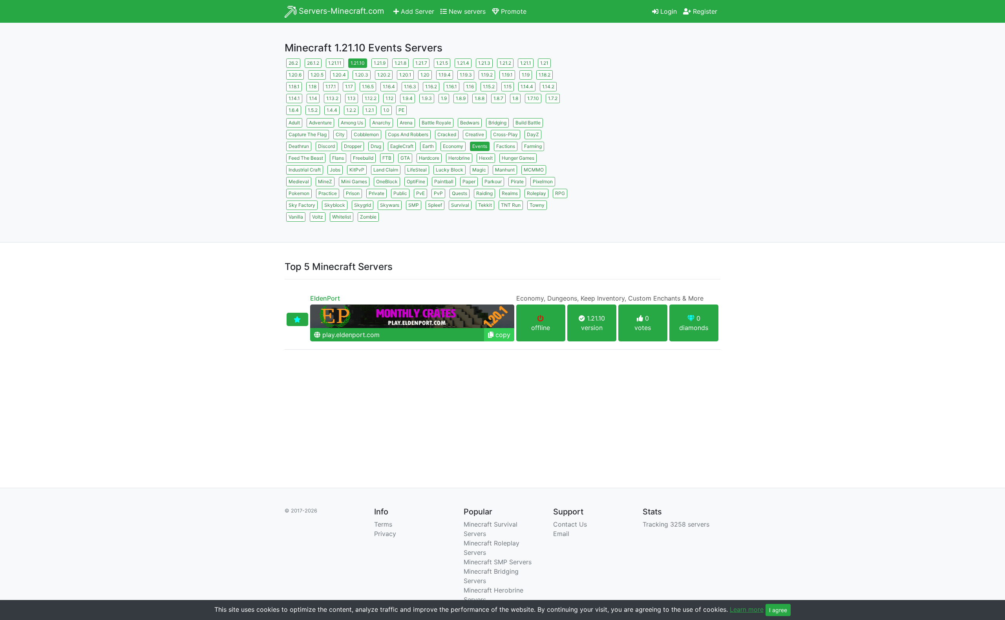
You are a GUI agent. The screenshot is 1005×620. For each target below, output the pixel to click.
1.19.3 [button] (466, 75)
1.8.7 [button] (498, 98)
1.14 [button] (313, 98)
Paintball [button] (443, 181)
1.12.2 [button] (370, 98)
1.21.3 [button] (484, 63)
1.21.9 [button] (380, 63)
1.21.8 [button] (400, 63)
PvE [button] (420, 193)
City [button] (340, 134)
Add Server (416, 11)
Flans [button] (338, 158)
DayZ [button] (533, 134)
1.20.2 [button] (383, 75)
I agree (778, 610)
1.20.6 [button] (295, 75)
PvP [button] (438, 193)
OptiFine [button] (416, 181)
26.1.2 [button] (313, 63)
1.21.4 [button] (463, 63)
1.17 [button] (349, 86)
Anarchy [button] (381, 123)
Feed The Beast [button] (306, 158)
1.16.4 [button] (389, 86)
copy (501, 335)
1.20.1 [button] (405, 75)
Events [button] (479, 146)
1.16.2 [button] (431, 86)
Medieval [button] (299, 181)
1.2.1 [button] (369, 110)
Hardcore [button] (429, 158)
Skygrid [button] (362, 205)
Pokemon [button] (299, 193)
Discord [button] (326, 146)
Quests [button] (459, 193)
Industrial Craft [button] (305, 170)
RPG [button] (560, 193)
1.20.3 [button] (361, 75)
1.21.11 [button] (335, 63)
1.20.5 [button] (317, 75)
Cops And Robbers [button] (408, 134)
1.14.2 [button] (548, 86)
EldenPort (325, 298)
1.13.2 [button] (332, 98)
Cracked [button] (446, 134)
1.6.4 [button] (294, 110)
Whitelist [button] (341, 217)
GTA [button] (405, 158)
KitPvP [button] (356, 170)
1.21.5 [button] (442, 63)
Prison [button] (353, 193)
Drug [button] (376, 146)
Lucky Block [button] (449, 170)
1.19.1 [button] (507, 75)
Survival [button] (460, 205)
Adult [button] (294, 123)
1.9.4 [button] (407, 98)
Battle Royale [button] (436, 123)
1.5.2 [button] (313, 110)
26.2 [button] (293, 63)
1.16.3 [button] (410, 86)
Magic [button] (479, 170)
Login (667, 11)
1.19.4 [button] (445, 75)
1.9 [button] (444, 98)
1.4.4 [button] (332, 110)
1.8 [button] (515, 98)
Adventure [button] (320, 123)
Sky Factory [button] (302, 205)
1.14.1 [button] (294, 98)
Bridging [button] (497, 123)
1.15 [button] (508, 86)
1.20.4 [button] (339, 75)
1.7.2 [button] (552, 98)
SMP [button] (413, 205)
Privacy (385, 534)
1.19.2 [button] (487, 75)
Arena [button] (406, 123)
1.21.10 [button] (358, 63)
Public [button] (400, 193)
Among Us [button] (352, 123)
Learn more (747, 609)
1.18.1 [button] (294, 86)
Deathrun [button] (299, 146)
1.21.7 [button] (421, 63)
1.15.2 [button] (489, 86)
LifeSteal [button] (417, 170)
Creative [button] (474, 134)
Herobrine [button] (459, 158)
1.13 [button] (351, 98)
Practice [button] (327, 193)
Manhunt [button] (505, 170)
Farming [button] (533, 146)
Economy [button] (453, 146)
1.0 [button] (386, 110)
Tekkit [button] (485, 205)
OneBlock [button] (387, 181)
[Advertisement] (651, 112)
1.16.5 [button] (368, 86)
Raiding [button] (484, 193)
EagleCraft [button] (401, 146)
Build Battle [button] (528, 123)
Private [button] (376, 193)
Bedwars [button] (469, 123)
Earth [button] (428, 146)
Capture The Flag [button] (308, 134)
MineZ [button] (325, 181)
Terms (383, 524)
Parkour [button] (493, 181)
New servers (466, 11)
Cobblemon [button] (366, 134)
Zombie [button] (368, 217)
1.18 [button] (312, 86)
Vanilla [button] (296, 217)
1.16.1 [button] (451, 86)
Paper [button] (468, 181)
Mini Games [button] (354, 181)
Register (704, 11)
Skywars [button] (389, 205)
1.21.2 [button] (505, 63)
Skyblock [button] (334, 205)
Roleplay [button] (536, 193)
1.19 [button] (526, 75)
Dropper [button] (353, 146)
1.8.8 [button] (479, 98)
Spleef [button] (435, 205)
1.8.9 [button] (461, 98)
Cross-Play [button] (505, 134)
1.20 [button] (424, 75)
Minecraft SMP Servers (498, 562)
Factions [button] (505, 146)
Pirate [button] (517, 181)
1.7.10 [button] (533, 98)
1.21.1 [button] (525, 63)
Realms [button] (510, 193)
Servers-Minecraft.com (340, 11)
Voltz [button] (317, 217)
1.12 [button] (389, 98)
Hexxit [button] (486, 158)
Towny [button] (537, 205)
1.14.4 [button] (527, 86)
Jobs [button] (335, 170)
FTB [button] (386, 158)
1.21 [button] (544, 63)
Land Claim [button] (385, 170)
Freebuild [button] (363, 158)
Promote (512, 11)
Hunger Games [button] (518, 158)
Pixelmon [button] (543, 181)
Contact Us (570, 524)
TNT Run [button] (511, 205)
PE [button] (401, 110)
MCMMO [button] (534, 170)
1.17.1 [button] (330, 86)
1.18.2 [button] (544, 75)
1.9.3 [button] (427, 98)
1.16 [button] (470, 86)
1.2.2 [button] (351, 110)
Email (561, 534)
